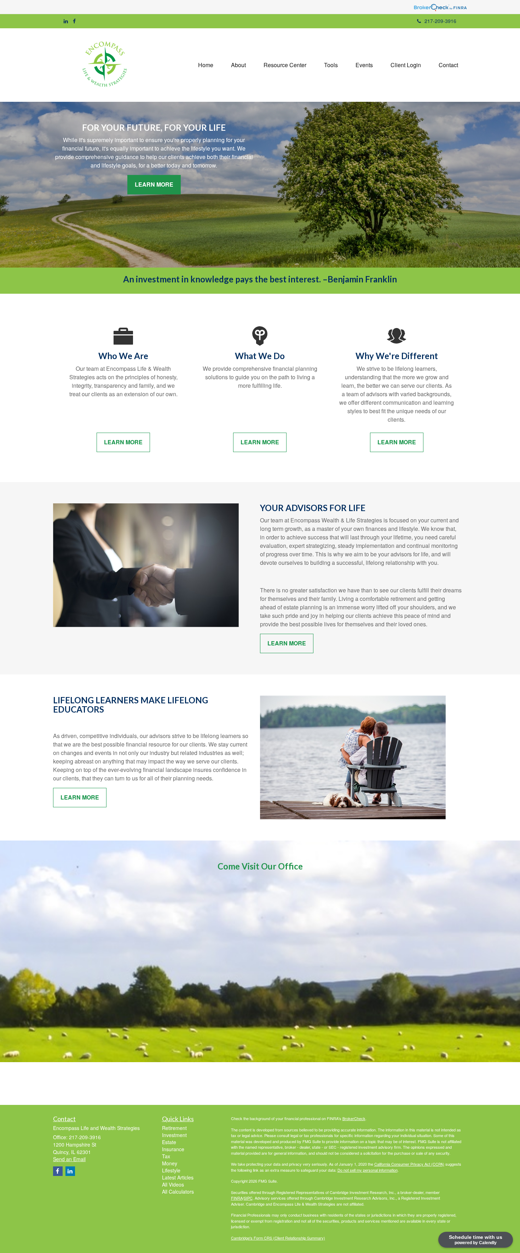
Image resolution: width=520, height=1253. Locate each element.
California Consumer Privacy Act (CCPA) (409, 1164)
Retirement (174, 1127)
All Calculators (178, 1191)
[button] (238, 65)
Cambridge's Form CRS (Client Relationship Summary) (278, 1238)
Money (169, 1163)
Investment (174, 1134)
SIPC (248, 1198)
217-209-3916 (440, 20)
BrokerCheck (353, 1118)
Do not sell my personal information (367, 1170)
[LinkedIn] (66, 20)
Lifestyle (171, 1170)
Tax (166, 1156)
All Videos (173, 1184)
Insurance (173, 1149)
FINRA (237, 1198)
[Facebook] (74, 20)
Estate (169, 1142)
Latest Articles (177, 1177)
